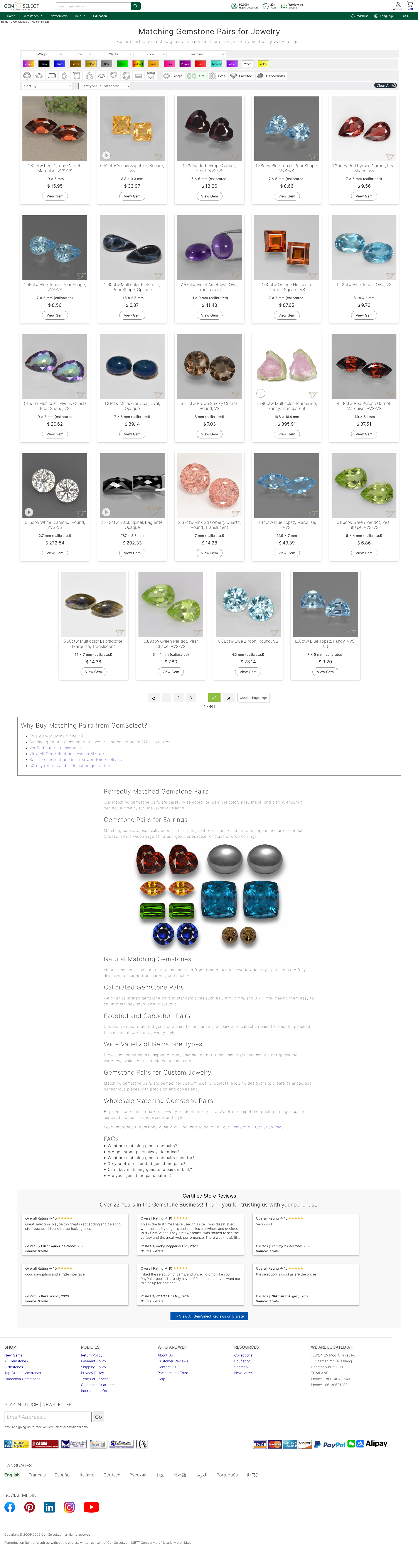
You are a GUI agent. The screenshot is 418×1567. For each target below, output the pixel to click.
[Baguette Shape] (138, 75)
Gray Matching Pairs (107, 64)
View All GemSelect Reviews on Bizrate (67, 753)
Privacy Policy (92, 1373)
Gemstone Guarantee (98, 1385)
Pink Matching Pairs (170, 64)
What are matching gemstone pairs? (142, 1146)
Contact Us (167, 1367)
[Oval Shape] (39, 75)
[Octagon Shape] (51, 75)
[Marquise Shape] (101, 75)
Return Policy (92, 1355)
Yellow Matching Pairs (264, 64)
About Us (165, 1355)
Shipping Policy (93, 1367)
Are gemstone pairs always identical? (143, 1152)
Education (100, 16)
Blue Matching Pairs (60, 64)
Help (80, 15)
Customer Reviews (173, 1361)
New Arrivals (59, 16)
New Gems (13, 1355)
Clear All (383, 85)
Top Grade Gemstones (22, 1373)
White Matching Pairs (248, 64)
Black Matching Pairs (44, 64)
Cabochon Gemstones (22, 1379)
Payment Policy (93, 1361)
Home (11, 16)
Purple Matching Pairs (185, 64)
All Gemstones (16, 1361)
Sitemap (241, 1367)
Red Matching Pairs (201, 64)
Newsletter (243, 1373)
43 (214, 698)
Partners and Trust (173, 1373)
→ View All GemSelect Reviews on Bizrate (209, 1316)
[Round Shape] (27, 75)
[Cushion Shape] (126, 75)
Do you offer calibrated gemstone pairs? (146, 1163)
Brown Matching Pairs (76, 64)
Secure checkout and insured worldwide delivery (76, 759)
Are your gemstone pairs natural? (140, 1175)
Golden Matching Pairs (91, 64)
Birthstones (13, 1367)
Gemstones (33, 15)
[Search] (136, 6)
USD (406, 16)
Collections (243, 1355)
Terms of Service (95, 1379)
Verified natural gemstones (55, 748)
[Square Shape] (76, 75)
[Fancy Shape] (151, 75)
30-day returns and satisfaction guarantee (70, 765)
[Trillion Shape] (89, 75)
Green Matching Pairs (123, 64)
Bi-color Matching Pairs (29, 64)
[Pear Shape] (64, 75)
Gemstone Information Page (257, 1127)
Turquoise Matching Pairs (217, 64)
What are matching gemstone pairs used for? (151, 1158)
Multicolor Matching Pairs (138, 64)
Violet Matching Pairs (233, 64)
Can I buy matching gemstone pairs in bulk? (150, 1169)
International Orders (97, 1390)
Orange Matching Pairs (154, 64)
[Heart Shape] (114, 75)
